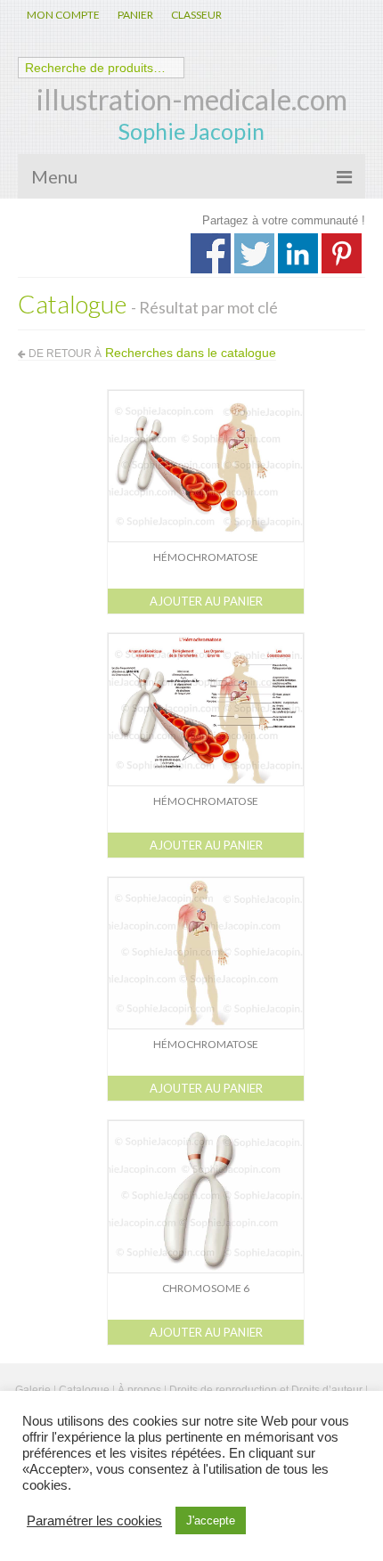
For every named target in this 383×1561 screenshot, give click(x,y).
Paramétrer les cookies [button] (94, 1521)
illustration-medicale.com (192, 99)
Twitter (254, 253)
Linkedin (298, 253)
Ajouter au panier (206, 601)
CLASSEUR (196, 14)
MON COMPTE (63, 14)
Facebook (211, 253)
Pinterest (342, 253)
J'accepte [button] (210, 1520)
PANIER (135, 14)
